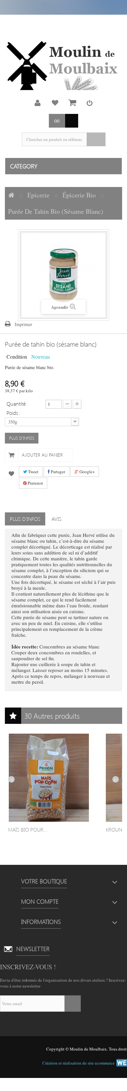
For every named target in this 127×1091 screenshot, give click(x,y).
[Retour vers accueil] (11, 195)
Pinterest (35, 483)
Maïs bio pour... (27, 829)
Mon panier (72, 103)
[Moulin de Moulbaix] (63, 65)
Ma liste (55, 103)
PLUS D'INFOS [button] (21, 438)
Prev (11, 779)
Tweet (32, 472)
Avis (56, 518)
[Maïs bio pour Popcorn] (49, 778)
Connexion (89, 103)
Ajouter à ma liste (11, 472)
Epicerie (38, 195)
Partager (57, 472)
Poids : (14, 412)
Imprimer (23, 324)
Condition (17, 356)
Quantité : (17, 403)
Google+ (86, 472)
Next (115, 779)
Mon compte (38, 103)
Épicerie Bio (79, 195)
